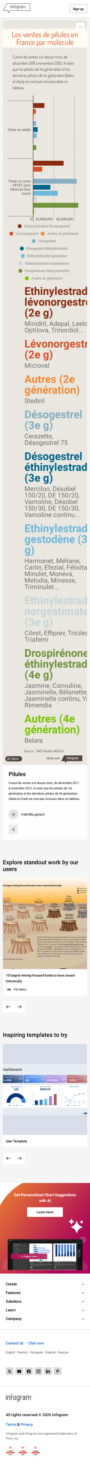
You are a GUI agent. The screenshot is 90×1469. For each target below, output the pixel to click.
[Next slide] (19, 1006)
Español (50, 1352)
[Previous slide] (8, 1006)
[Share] (13, 829)
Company (14, 1318)
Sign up (78, 9)
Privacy (27, 1424)
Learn (11, 1310)
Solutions (13, 1301)
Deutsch (22, 1352)
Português (36, 1352)
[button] (45, 226)
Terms (11, 1424)
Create (11, 1284)
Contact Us (15, 1343)
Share (14, 758)
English (10, 1352)
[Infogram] (16, 8)
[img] (38, 105)
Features (13, 1292)
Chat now (36, 1343)
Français (63, 1352)
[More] (80, 27)
